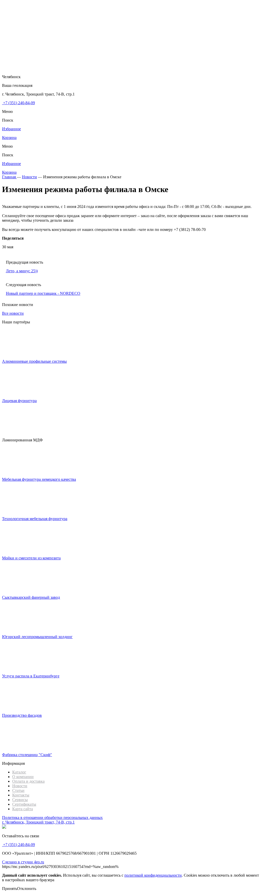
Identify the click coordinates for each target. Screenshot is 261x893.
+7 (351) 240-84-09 (18, 103)
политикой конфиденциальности (153, 875)
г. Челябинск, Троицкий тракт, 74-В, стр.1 (38, 822)
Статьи (18, 790)
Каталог (19, 772)
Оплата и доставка (28, 781)
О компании (23, 776)
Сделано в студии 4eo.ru (23, 862)
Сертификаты (24, 804)
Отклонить (26, 888)
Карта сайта (22, 809)
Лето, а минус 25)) (22, 271)
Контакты (20, 795)
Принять (9, 888)
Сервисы (20, 799)
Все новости (13, 313)
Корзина (9, 137)
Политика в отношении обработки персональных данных (52, 817)
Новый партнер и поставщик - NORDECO (43, 293)
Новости (19, 786)
